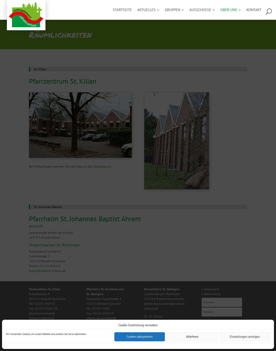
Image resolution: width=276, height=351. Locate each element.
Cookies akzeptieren (140, 337)
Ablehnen (192, 337)
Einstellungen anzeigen (245, 337)
